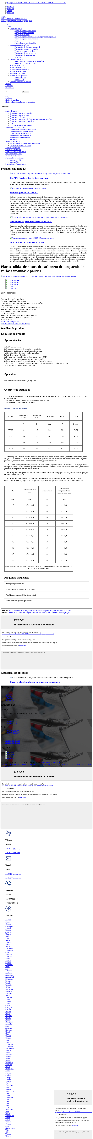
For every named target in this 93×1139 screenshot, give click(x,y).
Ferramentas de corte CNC (19, 45)
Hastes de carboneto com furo (25, 63)
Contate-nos (9, 88)
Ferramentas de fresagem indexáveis (27, 47)
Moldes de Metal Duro (18, 71)
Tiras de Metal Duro (17, 65)
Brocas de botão (20, 78)
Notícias (8, 84)
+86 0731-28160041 (12, 849)
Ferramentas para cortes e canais (26, 49)
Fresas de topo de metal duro (25, 51)
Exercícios (18, 57)
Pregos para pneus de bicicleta (25, 31)
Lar (6, 25)
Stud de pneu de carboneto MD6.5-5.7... (28, 242)
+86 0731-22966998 (12, 853)
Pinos (16, 41)
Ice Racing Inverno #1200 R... (24, 192)
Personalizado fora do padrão (20, 82)
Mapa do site (45, 762)
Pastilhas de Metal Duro (29, 764)
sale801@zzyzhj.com (13, 874)
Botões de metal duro (17, 73)
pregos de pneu (67, 764)
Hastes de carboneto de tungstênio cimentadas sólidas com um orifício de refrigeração (39, 613)
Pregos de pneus (16, 29)
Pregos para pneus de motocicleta (26, 39)
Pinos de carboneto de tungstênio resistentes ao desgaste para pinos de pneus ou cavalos (40, 611)
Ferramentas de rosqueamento (25, 53)
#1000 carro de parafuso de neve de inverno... (31, 221)
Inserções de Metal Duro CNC (50, 764)
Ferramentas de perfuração (19, 76)
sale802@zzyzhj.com (13, 878)
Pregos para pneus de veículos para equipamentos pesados (35, 37)
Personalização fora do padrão (25, 43)
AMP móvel (56, 762)
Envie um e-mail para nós (10, 322)
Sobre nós (9, 86)
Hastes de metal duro (17, 59)
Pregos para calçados (22, 35)
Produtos (8, 27)
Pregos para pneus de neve (10, 764)
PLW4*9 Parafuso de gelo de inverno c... (29, 178)
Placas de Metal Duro (17, 67)
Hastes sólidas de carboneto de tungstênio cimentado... (35, 682)
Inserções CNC (6, 766)
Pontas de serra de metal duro (20, 69)
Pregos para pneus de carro (24, 33)
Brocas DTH (19, 80)
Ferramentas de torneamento (25, 55)
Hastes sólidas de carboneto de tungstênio (29, 61)
